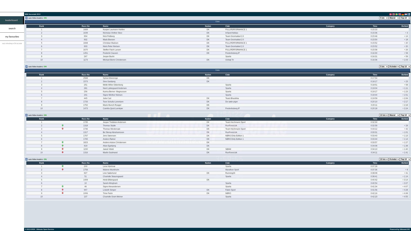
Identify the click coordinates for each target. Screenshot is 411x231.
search (12, 28)
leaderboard (11, 20)
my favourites (12, 36)
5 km (217, 21)
